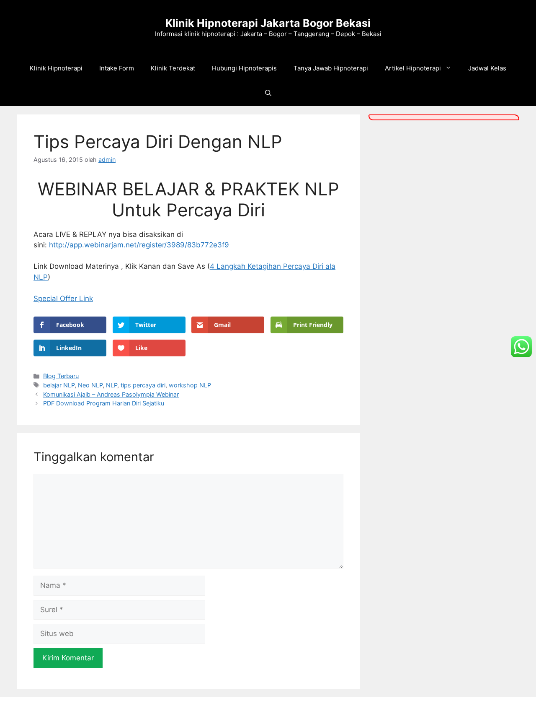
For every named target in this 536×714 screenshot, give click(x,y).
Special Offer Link (63, 298)
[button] (268, 93)
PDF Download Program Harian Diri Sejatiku (103, 403)
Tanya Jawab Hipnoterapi (331, 68)
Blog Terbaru (61, 375)
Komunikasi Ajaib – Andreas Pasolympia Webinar (111, 394)
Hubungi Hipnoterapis (244, 68)
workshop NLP (190, 385)
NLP (111, 385)
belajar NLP (59, 385)
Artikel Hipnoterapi (413, 68)
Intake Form (116, 68)
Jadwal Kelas (487, 68)
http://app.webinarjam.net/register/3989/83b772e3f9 (139, 245)
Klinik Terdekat (173, 68)
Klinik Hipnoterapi (56, 68)
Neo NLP (90, 385)
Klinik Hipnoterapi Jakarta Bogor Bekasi (268, 23)
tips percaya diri (143, 385)
